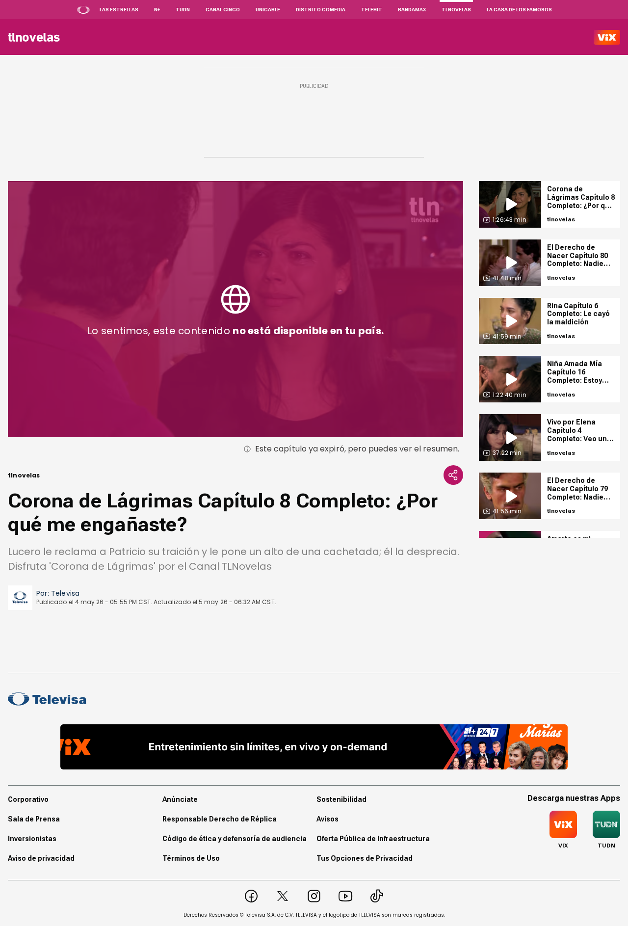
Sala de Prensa (34, 819)
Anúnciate (180, 799)
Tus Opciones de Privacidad (364, 858)
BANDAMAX (412, 9)
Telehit (371, 9)
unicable (268, 9)
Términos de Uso (191, 858)
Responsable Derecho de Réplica (219, 819)
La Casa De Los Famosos (519, 9)
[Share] (453, 475)
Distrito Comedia (320, 9)
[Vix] (607, 37)
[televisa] (34, 37)
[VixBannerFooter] (314, 746)
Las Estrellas (119, 9)
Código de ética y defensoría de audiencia (234, 839)
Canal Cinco (223, 9)
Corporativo (28, 799)
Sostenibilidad (341, 799)
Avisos (327, 819)
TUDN (183, 9)
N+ (157, 9)
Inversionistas (32, 839)
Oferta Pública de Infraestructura (373, 839)
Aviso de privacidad (41, 858)
